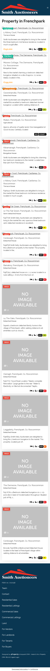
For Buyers (7, 647)
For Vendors (7, 629)
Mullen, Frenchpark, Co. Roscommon (19, 120)
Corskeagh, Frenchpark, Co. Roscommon (21, 238)
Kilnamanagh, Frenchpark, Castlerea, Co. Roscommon (21, 149)
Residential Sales (9, 600)
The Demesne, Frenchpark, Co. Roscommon (23, 485)
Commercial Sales (10, 611)
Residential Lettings (11, 606)
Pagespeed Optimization (20, 669)
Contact (5, 594)
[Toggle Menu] (47, 8)
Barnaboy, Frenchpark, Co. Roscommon (21, 265)
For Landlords (8, 635)
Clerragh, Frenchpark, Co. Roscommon (20, 374)
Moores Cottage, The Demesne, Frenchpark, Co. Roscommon (23, 64)
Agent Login (15, 657)
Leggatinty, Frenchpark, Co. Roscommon (21, 429)
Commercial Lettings (11, 617)
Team (4, 588)
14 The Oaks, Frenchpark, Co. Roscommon (22, 318)
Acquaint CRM (25, 654)
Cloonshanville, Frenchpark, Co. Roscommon (23, 93)
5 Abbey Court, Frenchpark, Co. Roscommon (23, 32)
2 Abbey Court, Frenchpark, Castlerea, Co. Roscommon (22, 182)
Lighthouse (34, 669)
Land (4, 623)
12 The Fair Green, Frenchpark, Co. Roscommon (24, 211)
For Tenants (7, 641)
